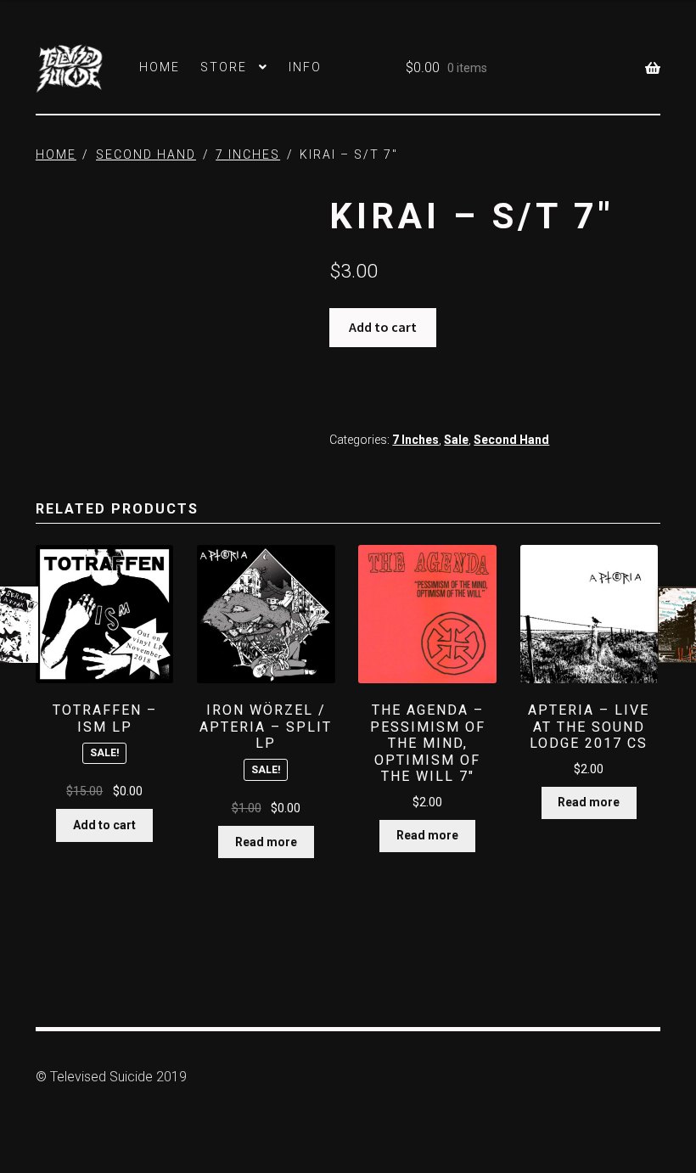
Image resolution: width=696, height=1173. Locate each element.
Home (159, 67)
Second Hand (146, 154)
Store (223, 67)
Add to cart (383, 326)
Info (305, 67)
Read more (266, 842)
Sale (456, 439)
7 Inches (248, 154)
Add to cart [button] (104, 825)
